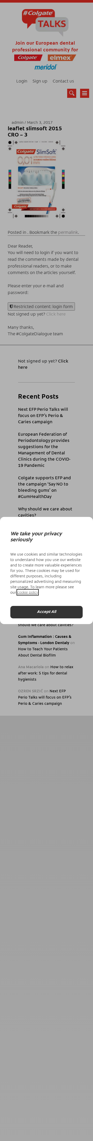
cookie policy (27, 592)
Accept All (46, 612)
